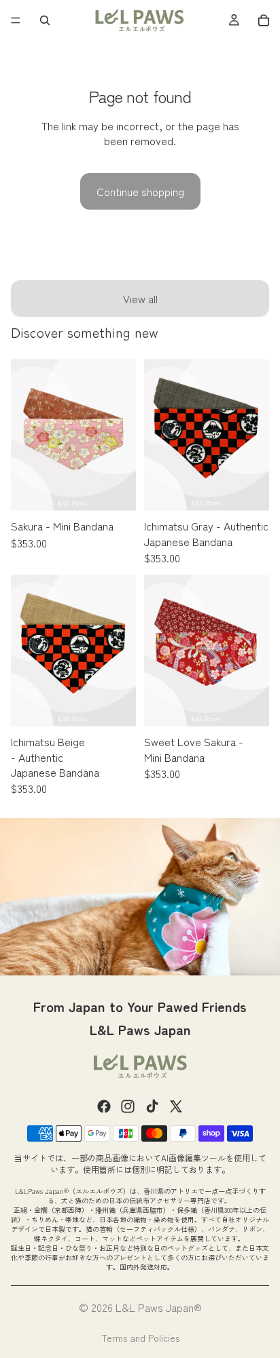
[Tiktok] (152, 1106)
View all (140, 298)
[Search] (45, 20)
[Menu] (15, 20)
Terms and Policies (140, 1337)
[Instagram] (128, 1106)
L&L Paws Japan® (159, 1307)
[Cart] (264, 20)
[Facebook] (104, 1106)
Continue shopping (140, 191)
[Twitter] (176, 1106)
